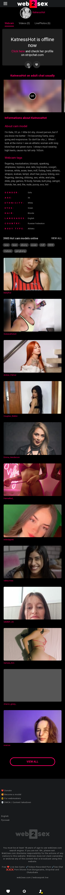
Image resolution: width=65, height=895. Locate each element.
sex (36, 177)
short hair (34, 174)
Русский (5, 820)
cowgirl (52, 167)
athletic (56, 170)
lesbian (17, 174)
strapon (9, 174)
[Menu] (5, 3)
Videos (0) (24, 23)
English (5, 816)
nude (29, 184)
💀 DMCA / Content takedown (16, 802)
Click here (18, 51)
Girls (30, 192)
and (19, 184)
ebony (24, 245)
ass (42, 184)
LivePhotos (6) (42, 23)
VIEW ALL (56, 238)
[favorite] (8, 891)
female (37, 181)
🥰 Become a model (11, 794)
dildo (7, 181)
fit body (28, 181)
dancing (19, 177)
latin (33, 167)
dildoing (28, 177)
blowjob (34, 163)
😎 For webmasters (11, 798)
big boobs (42, 167)
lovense (9, 170)
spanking (44, 163)
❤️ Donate (6, 790)
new (6, 245)
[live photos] (24, 891)
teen (30, 170)
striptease (10, 167)
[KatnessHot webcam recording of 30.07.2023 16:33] (33, 96)
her (14, 184)
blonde (8, 184)
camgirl (56, 181)
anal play (50, 177)
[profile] (40, 891)
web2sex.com (24, 877)
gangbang (20, 251)
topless (21, 167)
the (23, 184)
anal (28, 167)
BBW (50, 245)
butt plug (46, 181)
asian (24, 170)
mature (7, 251)
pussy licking (47, 174)
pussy (36, 184)
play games (17, 181)
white (17, 170)
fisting (42, 170)
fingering (9, 163)
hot (46, 184)
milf (35, 170)
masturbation (22, 163)
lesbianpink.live (40, 877)
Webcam (9, 23)
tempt (26, 174)
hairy (48, 170)
